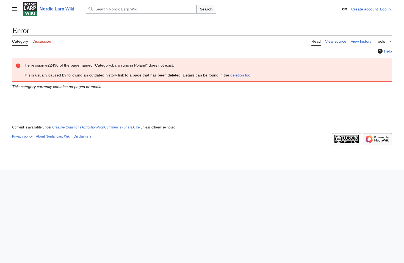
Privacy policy (22, 136)
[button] (14, 9)
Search (206, 9)
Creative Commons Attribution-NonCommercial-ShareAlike (96, 127)
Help (388, 51)
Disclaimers (82, 136)
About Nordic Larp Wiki (53, 136)
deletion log (240, 75)
